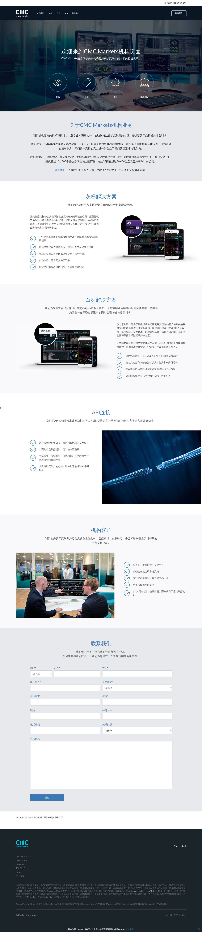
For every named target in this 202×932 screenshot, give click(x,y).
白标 (58, 13)
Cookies (32, 915)
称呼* (33, 667)
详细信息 (35, 738)
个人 (176, 846)
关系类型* (107, 724)
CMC (22, 13)
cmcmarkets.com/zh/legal (145, 891)
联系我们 (178, 13)
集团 (184, 846)
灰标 (50, 13)
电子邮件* (35, 682)
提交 (47, 797)
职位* (33, 710)
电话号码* (35, 724)
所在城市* (35, 696)
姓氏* (105, 667)
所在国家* (107, 682)
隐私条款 (20, 915)
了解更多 (129, 929)
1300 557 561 (179, 3)
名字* (57, 667)
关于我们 (40, 13)
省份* (105, 696)
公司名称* (107, 710)
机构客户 (76, 13)
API (66, 13)
